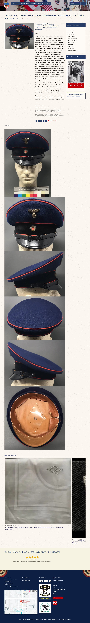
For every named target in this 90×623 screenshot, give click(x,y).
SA (51, 114)
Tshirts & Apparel (70, 48)
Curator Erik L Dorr (57, 582)
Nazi (59, 111)
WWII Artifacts (61, 115)
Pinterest (44, 121)
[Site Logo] (6, 5)
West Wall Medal (50, 115)
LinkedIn (41, 121)
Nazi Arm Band (38, 112)
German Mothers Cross (56, 110)
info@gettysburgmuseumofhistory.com (11, 586)
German (44, 110)
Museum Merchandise (71, 38)
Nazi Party (43, 114)
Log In (48, 3)
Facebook (36, 121)
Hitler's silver (55, 111)
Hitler (52, 111)
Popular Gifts (70, 42)
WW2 (55, 115)
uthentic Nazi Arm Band (39, 115)
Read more (69, 460)
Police (50, 114)
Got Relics (33, 3)
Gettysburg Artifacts (71, 36)
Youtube (47, 581)
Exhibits (23, 3)
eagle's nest (37, 110)
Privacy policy (43, 619)
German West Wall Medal (46, 111)
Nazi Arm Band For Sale (45, 112)
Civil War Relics (70, 34)
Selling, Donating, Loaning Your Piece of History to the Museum (59, 589)
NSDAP (47, 114)
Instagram (50, 581)
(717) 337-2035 (7, 584)
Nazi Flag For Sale (38, 114)
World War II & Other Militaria (44, 107)
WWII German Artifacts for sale (40, 116)
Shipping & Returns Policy (52, 619)
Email (46, 121)
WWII (57, 115)
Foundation (41, 3)
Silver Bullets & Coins (71, 46)
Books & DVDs (70, 32)
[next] (64, 24)
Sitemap (37, 619)
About (17, 3)
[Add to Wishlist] (70, 525)
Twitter (39, 121)
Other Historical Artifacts (71, 40)
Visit (13, 3)
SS (52, 114)
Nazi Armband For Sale (53, 112)
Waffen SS (45, 115)
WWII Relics (56, 116)
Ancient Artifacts (70, 30)
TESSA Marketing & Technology (65, 619)
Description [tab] (7, 125)
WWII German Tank (50, 116)
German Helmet (49, 110)
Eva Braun (41, 110)
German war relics (38, 111)
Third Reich (55, 114)
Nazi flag (59, 112)
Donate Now (58, 598)
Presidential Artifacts (71, 44)
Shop (27, 3)
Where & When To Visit (58, 580)
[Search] (79, 3)
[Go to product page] (38, 491)
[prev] (62, 24)
